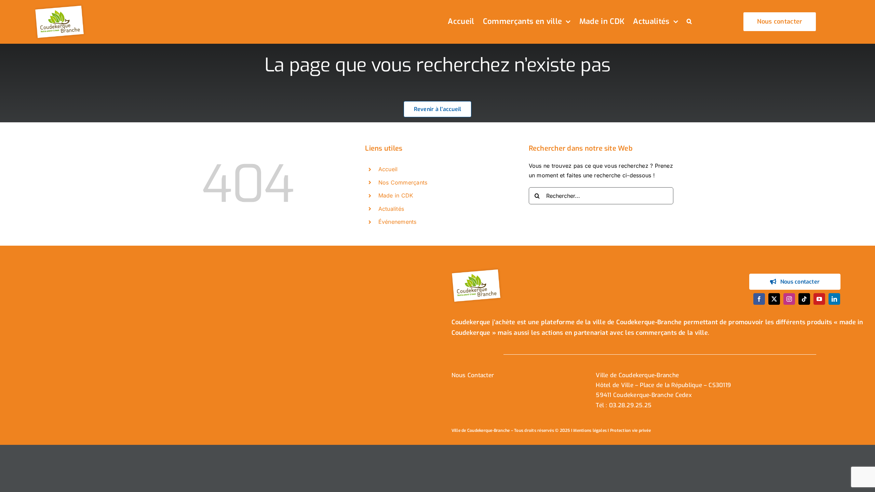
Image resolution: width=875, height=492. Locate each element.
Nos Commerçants (403, 182)
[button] (689, 22)
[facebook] (759, 299)
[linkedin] (834, 299)
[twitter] (774, 299)
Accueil (388, 169)
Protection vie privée (630, 430)
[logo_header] (60, 6)
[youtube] (819, 299)
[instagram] (789, 299)
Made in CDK (396, 195)
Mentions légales (590, 430)
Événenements (397, 221)
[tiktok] (804, 299)
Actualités (391, 208)
